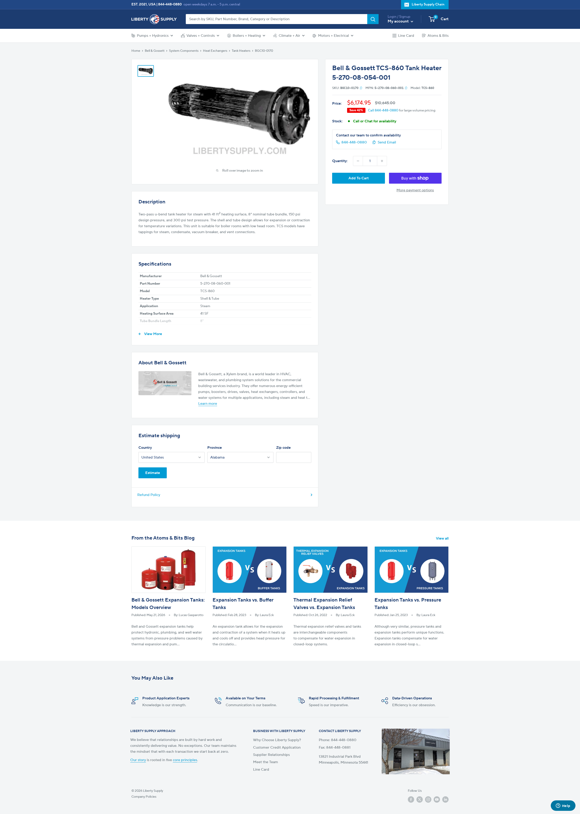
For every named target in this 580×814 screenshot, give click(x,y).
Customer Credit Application (277, 747)
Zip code (283, 447)
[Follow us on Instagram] (428, 799)
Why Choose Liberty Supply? (277, 740)
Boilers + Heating (247, 35)
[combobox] (276, 19)
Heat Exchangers (215, 51)
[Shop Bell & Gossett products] (164, 383)
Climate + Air (289, 35)
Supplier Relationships (271, 754)
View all (443, 538)
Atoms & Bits (438, 35)
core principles (185, 760)
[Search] (373, 19)
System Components (183, 51)
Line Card (406, 35)
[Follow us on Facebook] (411, 799)
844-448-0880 (170, 4)
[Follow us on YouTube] (437, 799)
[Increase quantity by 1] (382, 161)
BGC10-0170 (264, 51)
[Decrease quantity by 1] (358, 161)
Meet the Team (265, 762)
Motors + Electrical (333, 35)
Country (145, 447)
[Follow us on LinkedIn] (445, 799)
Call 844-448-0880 (383, 110)
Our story (138, 760)
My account (399, 21)
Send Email (387, 142)
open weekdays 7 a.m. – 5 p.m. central (212, 4)
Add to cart (358, 178)
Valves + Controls (200, 35)
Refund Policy (148, 495)
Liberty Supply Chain (428, 4)
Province (214, 447)
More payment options (415, 190)
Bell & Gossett (154, 51)
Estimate (152, 473)
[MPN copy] (406, 88)
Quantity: (340, 161)
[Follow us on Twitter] (419, 799)
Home (135, 51)
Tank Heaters (241, 51)
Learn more (207, 403)
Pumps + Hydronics (153, 35)
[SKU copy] (361, 88)
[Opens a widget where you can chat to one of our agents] (563, 806)
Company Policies (143, 797)
